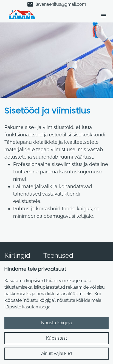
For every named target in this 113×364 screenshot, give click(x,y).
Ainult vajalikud (56, 353)
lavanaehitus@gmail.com (56, 4)
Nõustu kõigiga (56, 322)
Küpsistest (56, 338)
